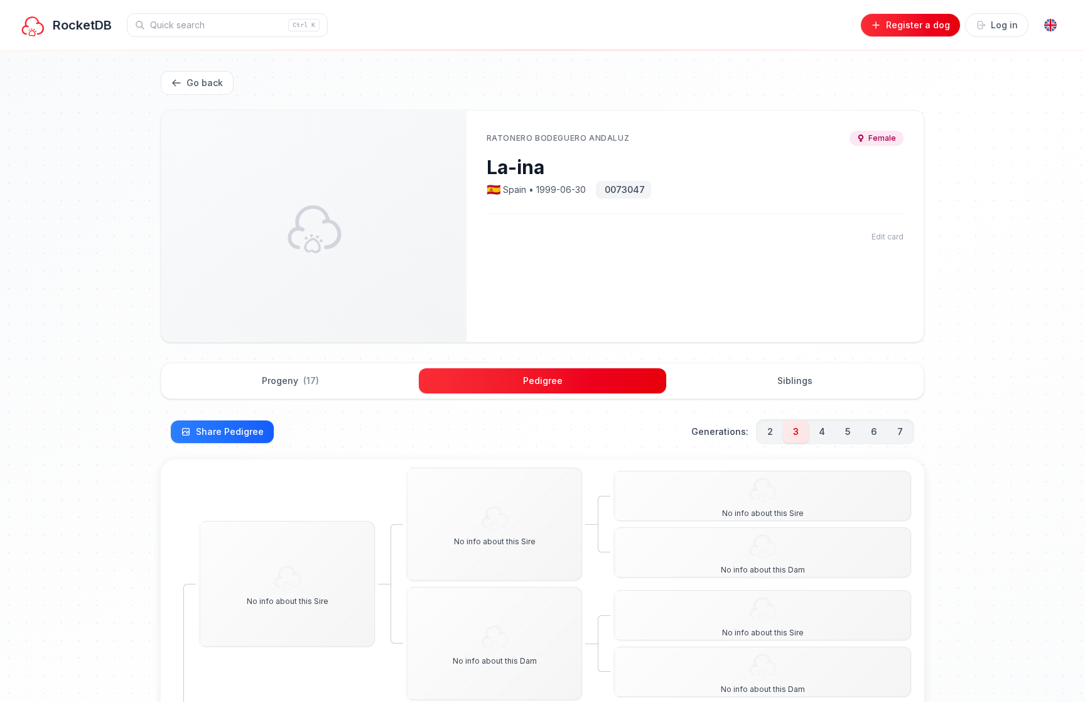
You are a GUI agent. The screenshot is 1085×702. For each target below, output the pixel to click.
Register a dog (918, 24)
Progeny (290, 380)
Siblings (794, 380)
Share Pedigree (230, 431)
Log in (1004, 24)
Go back (204, 82)
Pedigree (543, 380)
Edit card (888, 236)
